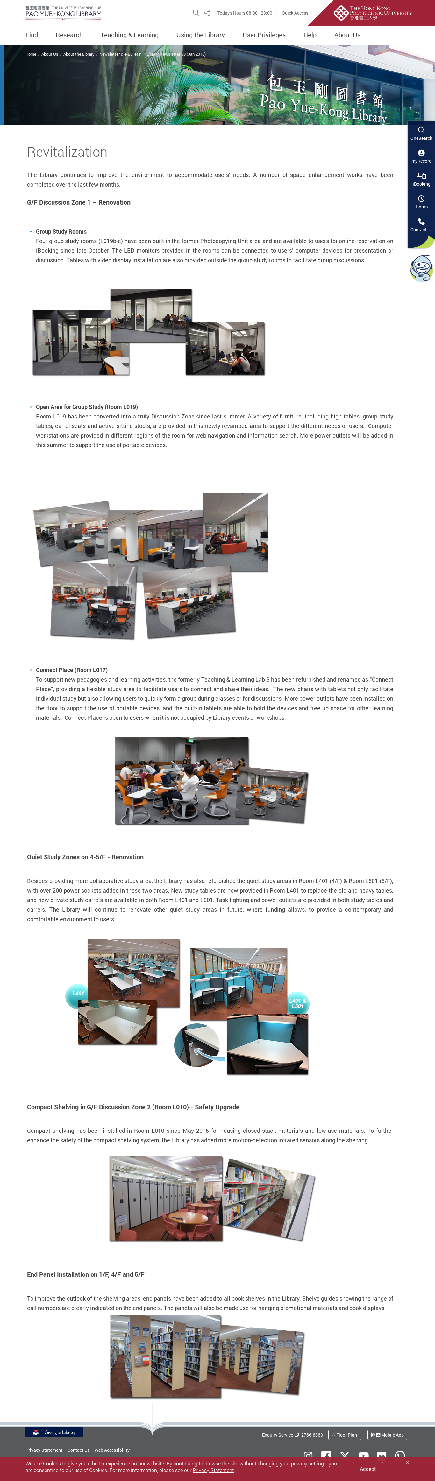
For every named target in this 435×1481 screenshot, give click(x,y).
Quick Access (295, 13)
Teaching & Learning (130, 34)
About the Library (79, 54)
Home (30, 54)
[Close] (407, 1462)
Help (310, 34)
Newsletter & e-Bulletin (120, 54)
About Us (347, 34)
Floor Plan (346, 1435)
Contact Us (78, 1450)
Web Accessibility (112, 1450)
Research (69, 34)
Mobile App (392, 1435)
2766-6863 (311, 1435)
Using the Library (200, 34)
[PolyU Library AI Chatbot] (421, 268)
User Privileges (264, 34)
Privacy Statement (43, 1450)
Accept (368, 1468)
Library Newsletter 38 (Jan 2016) (176, 54)
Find (31, 34)
